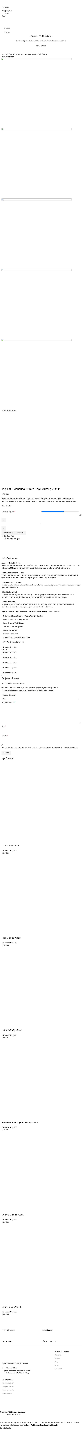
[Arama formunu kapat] (2, 2)
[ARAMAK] (78, 8)
